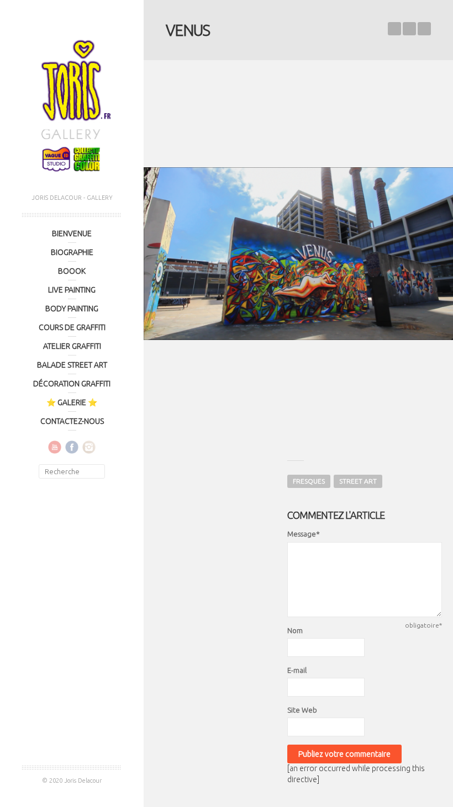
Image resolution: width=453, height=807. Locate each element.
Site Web (302, 710)
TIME (424, 28)
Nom (295, 630)
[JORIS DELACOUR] (72, 102)
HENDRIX (394, 28)
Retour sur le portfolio (409, 28)
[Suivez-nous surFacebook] (71, 446)
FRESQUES (309, 481)
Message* (303, 534)
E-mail (297, 670)
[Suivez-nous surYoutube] (54, 446)
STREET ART (358, 481)
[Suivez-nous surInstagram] (89, 446)
